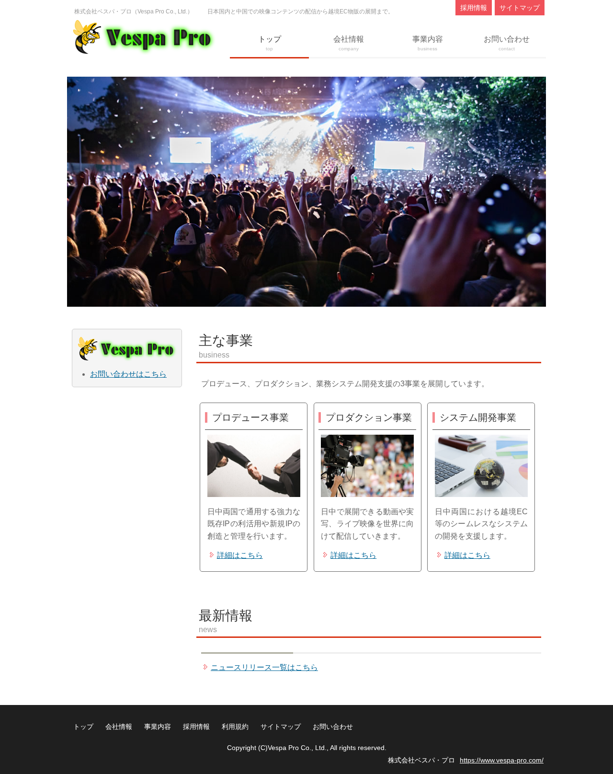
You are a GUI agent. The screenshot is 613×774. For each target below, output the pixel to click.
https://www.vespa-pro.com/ (502, 760)
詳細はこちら (240, 555)
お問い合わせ (507, 43)
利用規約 (235, 726)
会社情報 (348, 43)
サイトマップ (519, 8)
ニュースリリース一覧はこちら (264, 667)
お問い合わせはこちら (128, 374)
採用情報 (473, 8)
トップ (269, 43)
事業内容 (427, 43)
